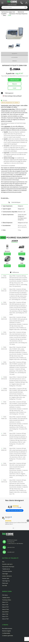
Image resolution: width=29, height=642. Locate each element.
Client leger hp (6, 581)
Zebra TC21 (5, 602)
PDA (3, 562)
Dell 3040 (4, 585)
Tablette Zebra (6, 597)
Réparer (14, 84)
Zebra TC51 (5, 616)
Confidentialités (6, 633)
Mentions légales (6, 631)
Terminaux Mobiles (7, 571)
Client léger (5, 573)
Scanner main (5, 578)
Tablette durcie (6, 569)
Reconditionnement (7, 628)
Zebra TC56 (5, 614)
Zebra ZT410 (5, 609)
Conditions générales (7, 635)
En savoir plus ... (5, 198)
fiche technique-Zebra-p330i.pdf (13, 96)
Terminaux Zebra (6, 600)
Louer (14, 88)
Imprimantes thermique (8, 566)
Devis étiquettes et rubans (10, 102)
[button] (1, 521)
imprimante (7, 126)
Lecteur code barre (7, 576)
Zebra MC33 (5, 612)
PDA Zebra (5, 595)
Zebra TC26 (5, 604)
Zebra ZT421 (5, 619)
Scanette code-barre (7, 564)
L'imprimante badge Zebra (8, 109)
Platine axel (5, 583)
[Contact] (21, 2)
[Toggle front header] (2, 3)
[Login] (26, 2)
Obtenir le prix (14, 80)
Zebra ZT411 (5, 607)
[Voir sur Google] (3, 517)
